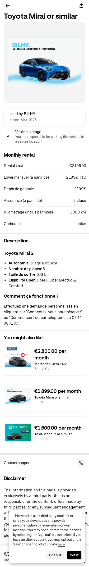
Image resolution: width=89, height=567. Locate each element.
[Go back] (7, 5)
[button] (46, 166)
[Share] (81, 5)
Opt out (55, 555)
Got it (74, 555)
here (61, 544)
